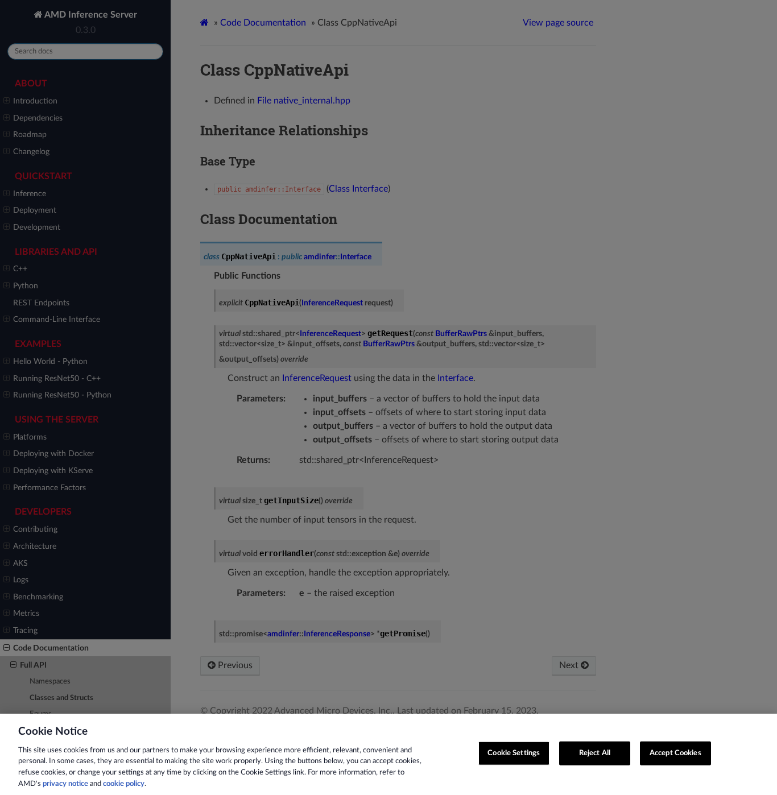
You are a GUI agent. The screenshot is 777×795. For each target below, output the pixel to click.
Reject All (594, 753)
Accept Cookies (675, 753)
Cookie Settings (513, 753)
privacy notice (65, 783)
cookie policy (123, 783)
